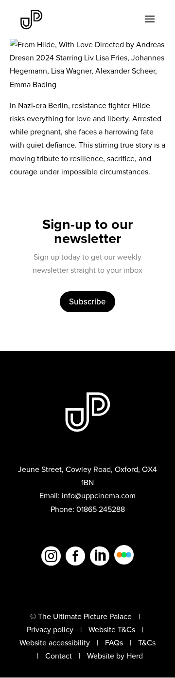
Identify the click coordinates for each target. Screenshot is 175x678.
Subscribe (87, 301)
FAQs (114, 642)
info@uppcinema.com (99, 495)
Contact (58, 655)
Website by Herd (115, 655)
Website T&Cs (111, 629)
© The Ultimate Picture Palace (81, 616)
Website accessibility (54, 642)
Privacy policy (50, 629)
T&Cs (147, 642)
